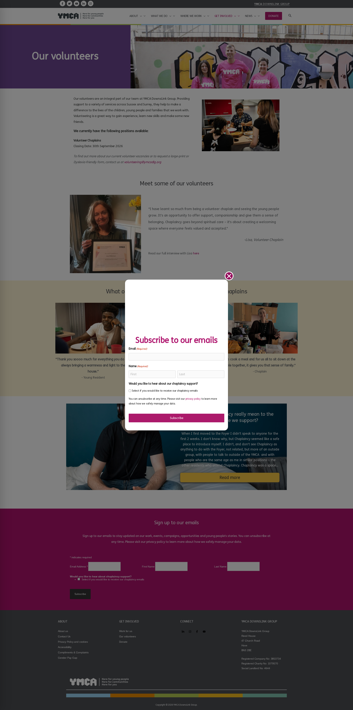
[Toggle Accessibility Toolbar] (7, 702)
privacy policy (193, 398)
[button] (229, 275)
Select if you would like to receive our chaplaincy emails (165, 390)
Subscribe (176, 418)
